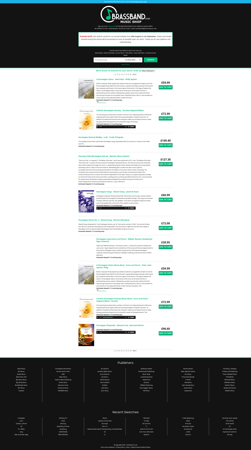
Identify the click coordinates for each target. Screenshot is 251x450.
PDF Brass (146, 391)
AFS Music (21, 371)
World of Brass (230, 385)
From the (188, 423)
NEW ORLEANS (63, 434)
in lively (146, 421)
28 (21, 426)
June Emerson (104, 374)
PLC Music (188, 374)
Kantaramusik (104, 380)
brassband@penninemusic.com (146, 28)
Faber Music (63, 377)
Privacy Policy (120, 447)
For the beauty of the (230, 429)
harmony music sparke (229, 418)
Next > (135, 74)
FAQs (128, 447)
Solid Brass (188, 382)
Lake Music (104, 388)
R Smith (188, 380)
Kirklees (104, 385)
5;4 (230, 426)
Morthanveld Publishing (146, 371)
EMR (63, 374)
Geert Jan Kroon (63, 385)
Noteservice (146, 380)
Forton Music (63, 382)
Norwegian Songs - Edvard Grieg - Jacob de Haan (117, 191)
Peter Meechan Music (188, 371)
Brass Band (99, 53)
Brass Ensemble (109, 53)
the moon (105, 423)
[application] (116, 126)
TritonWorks (230, 377)
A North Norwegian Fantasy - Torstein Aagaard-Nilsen (120, 110)
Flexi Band (129, 53)
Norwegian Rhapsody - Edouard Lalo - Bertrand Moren (120, 325)
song (21, 432)
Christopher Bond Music (63, 369)
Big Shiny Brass (21, 382)
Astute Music (21, 374)
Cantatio (21, 391)
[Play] (97, 127)
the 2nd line (146, 423)
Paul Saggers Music (146, 388)
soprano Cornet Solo (104, 421)
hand (63, 421)
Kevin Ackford (104, 382)
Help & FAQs (125, 64)
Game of (146, 434)
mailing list (111, 26)
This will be (229, 421)
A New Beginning (188, 418)
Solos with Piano (139, 53)
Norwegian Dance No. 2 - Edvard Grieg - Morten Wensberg (103, 220)
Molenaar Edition (146, 369)
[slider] (133, 126)
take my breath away (21, 434)
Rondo (105, 418)
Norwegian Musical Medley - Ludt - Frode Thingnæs (100, 137)
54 (105, 432)
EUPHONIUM (63, 432)
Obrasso (146, 382)
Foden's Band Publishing (63, 380)
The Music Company (229, 369)
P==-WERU (21, 429)
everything (63, 429)
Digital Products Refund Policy (140, 447)
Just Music (104, 377)
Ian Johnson (105, 369)
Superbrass (188, 391)
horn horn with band (146, 432)
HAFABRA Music (63, 391)
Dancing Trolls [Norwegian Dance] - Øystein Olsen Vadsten (104, 156)
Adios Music (21, 369)
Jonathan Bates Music (105, 371)
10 (130, 74)
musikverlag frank (146, 377)
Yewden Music (229, 391)
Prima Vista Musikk (188, 377)
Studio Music (188, 388)
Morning (63, 423)
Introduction (188, 429)
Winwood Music (230, 380)
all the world (230, 423)
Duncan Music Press (63, 371)
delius (188, 421)
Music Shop (146, 374)
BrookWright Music (21, 385)
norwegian (21, 418)
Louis (21, 421)
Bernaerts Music (21, 380)
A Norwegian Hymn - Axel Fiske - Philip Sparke (116, 79)
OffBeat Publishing (146, 385)
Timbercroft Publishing (229, 371)
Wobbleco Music (229, 382)
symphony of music (63, 426)
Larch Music (105, 391)
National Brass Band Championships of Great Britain (104, 429)
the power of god (188, 426)
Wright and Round (230, 388)
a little (188, 432)
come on (188, 434)
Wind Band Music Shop (139, 2)
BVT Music (21, 388)
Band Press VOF (21, 377)
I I (146, 426)
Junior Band (120, 53)
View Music (102, 103)
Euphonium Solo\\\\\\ (230, 432)
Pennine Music (188, 369)
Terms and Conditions (108, 447)
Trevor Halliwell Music (230, 374)
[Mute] (129, 127)
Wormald (146, 418)
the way (229, 434)
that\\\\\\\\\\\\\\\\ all (146, 429)
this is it (104, 426)
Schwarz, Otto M (21, 423)
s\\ (105, 434)
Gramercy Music (63, 388)
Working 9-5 (63, 418)
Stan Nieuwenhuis (188, 385)
